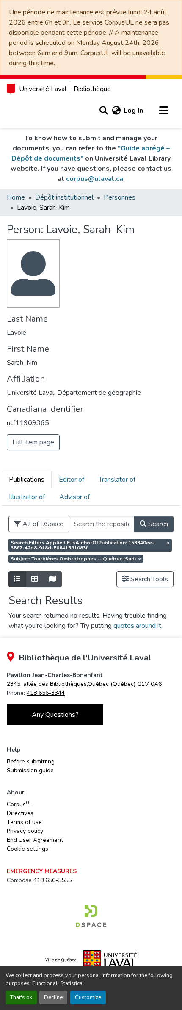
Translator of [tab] (117, 479)
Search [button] (157, 524)
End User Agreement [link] (35, 840)
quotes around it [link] (137, 625)
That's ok (21, 997)
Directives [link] (20, 813)
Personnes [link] (119, 197)
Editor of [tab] (71, 479)
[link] (84, 684)
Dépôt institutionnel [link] (64, 197)
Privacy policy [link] (25, 831)
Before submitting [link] (31, 762)
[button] (103, 110)
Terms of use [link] (24, 822)
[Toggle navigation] (163, 111)
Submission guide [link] (30, 770)
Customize (88, 997)
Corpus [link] (19, 804)
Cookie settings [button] (27, 849)
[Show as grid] (35, 579)
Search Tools (148, 579)
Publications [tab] (26, 479)
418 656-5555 (52, 880)
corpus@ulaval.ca (94, 178)
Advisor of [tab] (74, 497)
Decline (53, 997)
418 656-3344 (46, 693)
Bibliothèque (92, 89)
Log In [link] (133, 110)
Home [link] (16, 197)
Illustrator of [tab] (27, 497)
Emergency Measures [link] (42, 871)
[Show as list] (17, 579)
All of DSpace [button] (42, 524)
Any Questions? (55, 714)
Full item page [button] (33, 442)
